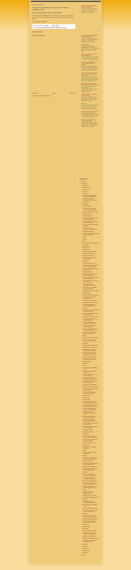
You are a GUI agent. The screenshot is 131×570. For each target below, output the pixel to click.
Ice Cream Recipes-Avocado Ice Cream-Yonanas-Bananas (90, 266)
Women (84, 236)
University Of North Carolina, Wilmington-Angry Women (89, 353)
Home (54, 93)
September (85, 187)
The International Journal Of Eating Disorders (89, 297)
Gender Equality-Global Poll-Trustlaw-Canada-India (89, 417)
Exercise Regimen (87, 361)
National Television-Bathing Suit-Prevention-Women (90, 314)
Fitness (84, 450)
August (84, 189)
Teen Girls (85, 472)
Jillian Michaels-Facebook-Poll (90, 347)
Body (84, 241)
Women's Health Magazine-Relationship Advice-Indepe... (90, 409)
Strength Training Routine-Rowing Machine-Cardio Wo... (91, 234)
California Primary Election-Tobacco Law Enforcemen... (90, 533)
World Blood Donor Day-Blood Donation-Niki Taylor (90, 274)
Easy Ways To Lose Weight (89, 536)
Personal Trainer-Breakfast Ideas (90, 337)
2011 (83, 555)
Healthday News (47, 15)
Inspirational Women (87, 461)
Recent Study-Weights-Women (90, 519)
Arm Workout (86, 434)
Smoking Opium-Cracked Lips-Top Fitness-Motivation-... (90, 469)
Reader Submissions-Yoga (89, 253)
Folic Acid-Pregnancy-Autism (89, 530)
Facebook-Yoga (86, 292)
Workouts (85, 455)
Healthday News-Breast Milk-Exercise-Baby (89, 258)
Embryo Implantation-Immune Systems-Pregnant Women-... (90, 378)
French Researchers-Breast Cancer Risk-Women (89, 326)
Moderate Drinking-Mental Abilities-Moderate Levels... (90, 305)
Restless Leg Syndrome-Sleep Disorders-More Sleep (88, 120)
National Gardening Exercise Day (90, 538)
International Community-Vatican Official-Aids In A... (90, 269)
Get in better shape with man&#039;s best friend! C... (90, 502)
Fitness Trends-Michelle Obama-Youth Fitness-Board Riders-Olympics (89, 63)
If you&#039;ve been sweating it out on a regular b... (90, 389)
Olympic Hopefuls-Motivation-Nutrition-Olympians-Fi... (90, 333)
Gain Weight (85, 261)
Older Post (72, 93)
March (84, 548)
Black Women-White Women (89, 481)
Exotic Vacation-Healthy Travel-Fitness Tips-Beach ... (90, 382)
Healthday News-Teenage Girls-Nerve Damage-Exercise (90, 487)
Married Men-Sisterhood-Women (90, 316)
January (85, 552)
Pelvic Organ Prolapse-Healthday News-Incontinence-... (90, 310)
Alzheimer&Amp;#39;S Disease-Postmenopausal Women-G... (90, 405)
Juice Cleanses (86, 249)
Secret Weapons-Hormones (89, 300)
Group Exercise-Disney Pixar (89, 251)
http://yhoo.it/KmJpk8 (41, 21)
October (85, 185)
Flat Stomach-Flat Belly (88, 432)
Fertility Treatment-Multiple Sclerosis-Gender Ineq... (89, 392)
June (84, 193)
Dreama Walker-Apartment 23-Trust (89, 111)
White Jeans (85, 528)
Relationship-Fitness (87, 213)
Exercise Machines (87, 206)
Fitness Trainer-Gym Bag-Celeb (90, 386)
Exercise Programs (87, 215)
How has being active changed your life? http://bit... (90, 222)
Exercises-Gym (86, 444)
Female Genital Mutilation (41, 27)
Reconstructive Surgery (61, 27)
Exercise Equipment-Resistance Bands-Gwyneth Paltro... (90, 464)
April (84, 546)
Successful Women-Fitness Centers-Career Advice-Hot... (90, 516)
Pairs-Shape (85, 245)
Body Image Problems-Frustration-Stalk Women (89, 284)
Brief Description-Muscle (88, 231)
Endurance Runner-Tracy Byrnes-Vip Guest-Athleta (89, 95)
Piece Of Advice (86, 202)
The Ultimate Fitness (87, 429)
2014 (83, 181)
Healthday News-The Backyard (90, 345)
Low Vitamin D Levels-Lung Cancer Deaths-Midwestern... (90, 209)
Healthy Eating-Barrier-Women (90, 508)
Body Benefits (86, 247)
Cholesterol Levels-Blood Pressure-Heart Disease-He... (90, 475)
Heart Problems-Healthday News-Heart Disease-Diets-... (91, 218)
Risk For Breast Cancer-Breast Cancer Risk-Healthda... (90, 511)
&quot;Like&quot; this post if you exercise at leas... (90, 281)
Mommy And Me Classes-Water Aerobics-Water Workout (90, 329)
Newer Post (35, 93)
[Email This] (52, 25)
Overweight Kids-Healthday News (91, 497)
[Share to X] (55, 25)
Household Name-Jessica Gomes (91, 290)
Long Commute (86, 395)
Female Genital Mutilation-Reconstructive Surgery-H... (90, 420)
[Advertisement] (53, 80)
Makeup (84, 335)
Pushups (85, 239)
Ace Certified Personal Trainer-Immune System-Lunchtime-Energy (89, 84)
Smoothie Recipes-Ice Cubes (90, 495)
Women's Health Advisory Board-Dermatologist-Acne (89, 54)
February (85, 550)
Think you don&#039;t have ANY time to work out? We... (90, 278)
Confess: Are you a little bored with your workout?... (90, 440)
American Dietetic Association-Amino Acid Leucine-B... (90, 521)
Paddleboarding (85, 44)
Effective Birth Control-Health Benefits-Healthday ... (89, 288)
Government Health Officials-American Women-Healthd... (90, 196)
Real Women (86, 524)
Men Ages (85, 513)
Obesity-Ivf (85, 308)
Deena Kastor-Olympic (88, 255)
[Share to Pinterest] (58, 25)
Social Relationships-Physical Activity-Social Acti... (90, 319)
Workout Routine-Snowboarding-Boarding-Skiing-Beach (89, 6)
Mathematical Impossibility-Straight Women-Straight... (89, 350)
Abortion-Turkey (86, 526)
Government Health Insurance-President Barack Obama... (90, 359)
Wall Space (85, 363)
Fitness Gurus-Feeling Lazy (89, 263)
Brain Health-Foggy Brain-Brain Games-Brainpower (90, 427)
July (84, 191)
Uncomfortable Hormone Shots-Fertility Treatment (90, 375)
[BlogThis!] (53, 25)
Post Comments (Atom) (44, 95)
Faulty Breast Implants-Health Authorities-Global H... (90, 541)
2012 (83, 183)
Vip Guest (83, 103)
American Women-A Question (90, 384)
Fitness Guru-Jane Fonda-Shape (90, 243)
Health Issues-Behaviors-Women (90, 295)
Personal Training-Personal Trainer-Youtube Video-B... (89, 340)
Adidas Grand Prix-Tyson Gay (90, 466)
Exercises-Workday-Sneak (89, 356)
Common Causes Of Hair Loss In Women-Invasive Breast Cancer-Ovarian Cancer (89, 74)
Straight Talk (85, 204)
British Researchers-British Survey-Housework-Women (90, 402)
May (84, 544)
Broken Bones (86, 397)
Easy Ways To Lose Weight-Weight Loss (89, 447)
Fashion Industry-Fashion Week (90, 211)
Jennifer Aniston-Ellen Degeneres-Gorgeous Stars (90, 228)
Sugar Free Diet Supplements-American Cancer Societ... (90, 458)
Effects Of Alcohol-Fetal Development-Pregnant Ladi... (90, 199)
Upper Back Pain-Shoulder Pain (90, 302)
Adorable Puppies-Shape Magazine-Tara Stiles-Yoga (90, 323)
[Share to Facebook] (56, 25)
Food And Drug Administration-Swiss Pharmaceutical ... (90, 483)
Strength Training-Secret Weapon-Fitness (88, 492)
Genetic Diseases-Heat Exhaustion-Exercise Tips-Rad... (89, 413)
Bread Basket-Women (88, 271)
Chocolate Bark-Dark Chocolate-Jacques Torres (90, 424)
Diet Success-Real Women (89, 442)
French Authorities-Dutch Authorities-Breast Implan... (90, 478)
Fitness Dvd (85, 343)
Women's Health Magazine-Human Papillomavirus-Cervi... (90, 436)
